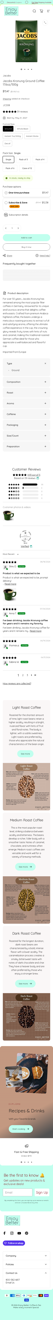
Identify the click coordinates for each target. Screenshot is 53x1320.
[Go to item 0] (21, 69)
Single (8, 159)
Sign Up (42, 1192)
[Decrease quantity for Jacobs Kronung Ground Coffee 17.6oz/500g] (6, 228)
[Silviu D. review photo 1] (9, 594)
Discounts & (12, 2)
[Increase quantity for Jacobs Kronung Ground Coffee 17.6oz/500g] (18, 228)
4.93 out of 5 (34, 474)
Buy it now (26, 247)
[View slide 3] (28, 1162)
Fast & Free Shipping (26, 1152)
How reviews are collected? (17, 683)
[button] (10, 111)
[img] (9, 562)
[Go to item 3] (28, 69)
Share (9, 255)
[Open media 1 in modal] (45, 22)
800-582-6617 (13, 1279)
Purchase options (12, 186)
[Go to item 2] (25, 69)
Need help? (45, 255)
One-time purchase (19, 192)
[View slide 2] (25, 1162)
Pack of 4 (40, 159)
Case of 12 (27, 168)
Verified (25, 546)
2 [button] (22, 675)
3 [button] (27, 675)
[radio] (6, 193)
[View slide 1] (21, 1162)
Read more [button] (10, 584)
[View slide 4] (31, 1162)
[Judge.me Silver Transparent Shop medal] (25, 536)
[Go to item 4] (31, 69)
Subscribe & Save (18, 204)
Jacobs (7, 75)
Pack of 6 (10, 168)
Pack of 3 (23, 159)
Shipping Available (40, 2)
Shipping (7, 98)
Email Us (10, 1282)
